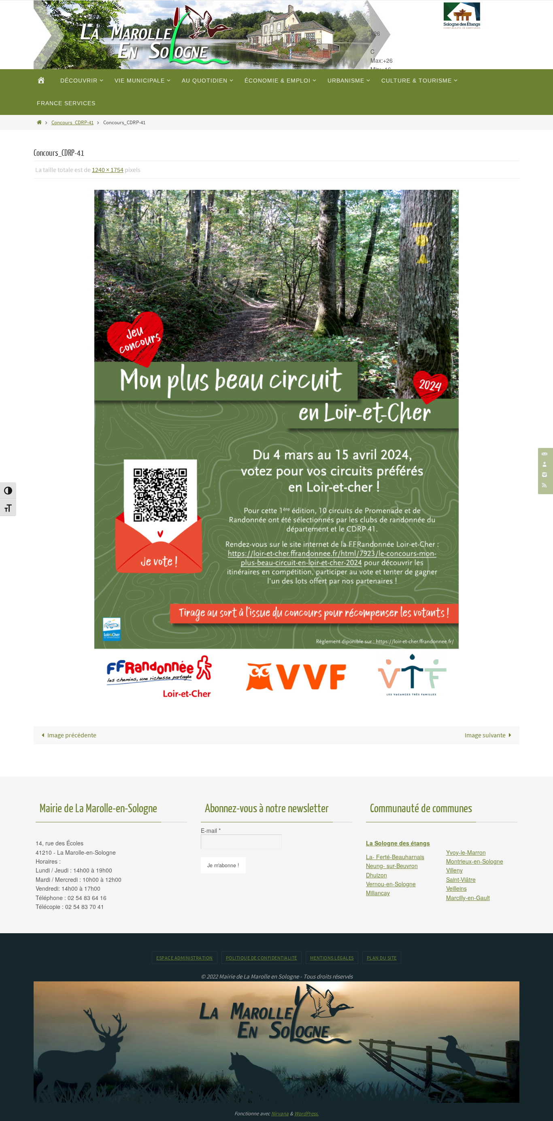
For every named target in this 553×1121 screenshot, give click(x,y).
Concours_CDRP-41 (72, 122)
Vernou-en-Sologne (391, 884)
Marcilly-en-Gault (468, 898)
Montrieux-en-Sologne (474, 861)
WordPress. (306, 1113)
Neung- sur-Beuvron (392, 866)
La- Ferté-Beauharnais (395, 857)
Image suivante (485, 735)
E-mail (211, 830)
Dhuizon (376, 875)
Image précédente (71, 735)
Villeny (454, 870)
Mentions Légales (332, 958)
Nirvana (280, 1113)
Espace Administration (184, 958)
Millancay (378, 893)
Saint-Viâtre (461, 879)
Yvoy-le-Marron (466, 852)
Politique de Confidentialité (261, 958)
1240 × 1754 (107, 170)
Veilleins (456, 888)
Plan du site (382, 958)
